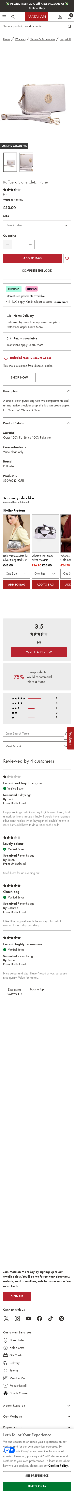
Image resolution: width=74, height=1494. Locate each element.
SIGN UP (17, 1296)
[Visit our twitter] (6, 1318)
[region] (37, 1461)
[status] (19, 244)
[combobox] (37, 225)
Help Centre (16, 1348)
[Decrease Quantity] (7, 244)
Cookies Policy (58, 1466)
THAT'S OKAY (37, 1486)
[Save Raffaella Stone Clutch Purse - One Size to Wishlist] (67, 258)
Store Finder (16, 1340)
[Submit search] (13, 16)
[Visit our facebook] (39, 1318)
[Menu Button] (4, 16)
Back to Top (37, 989)
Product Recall (17, 1385)
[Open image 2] (26, 162)
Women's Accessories (42, 39)
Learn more (61, 302)
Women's (20, 39)
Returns (13, 1370)
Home (6, 39)
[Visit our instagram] (17, 1318)
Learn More (35, 327)
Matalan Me (17, 1378)
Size (6, 216)
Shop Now (19, 378)
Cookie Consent (19, 1393)
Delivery (14, 1363)
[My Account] (60, 16)
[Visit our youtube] (28, 1318)
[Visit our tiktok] (50, 1318)
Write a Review (13, 199)
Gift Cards (15, 1355)
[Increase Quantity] (30, 244)
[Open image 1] (10, 162)
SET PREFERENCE (37, 1476)
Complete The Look (37, 271)
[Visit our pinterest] (61, 1318)
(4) (5, 194)
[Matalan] (37, 16)
